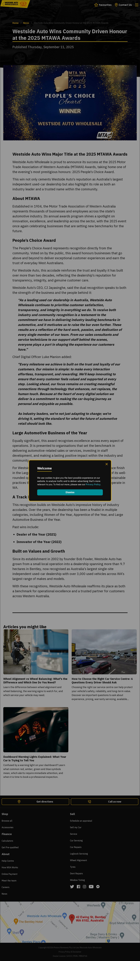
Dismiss (70, 492)
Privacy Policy (93, 484)
